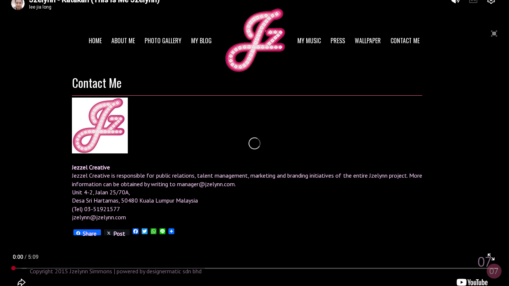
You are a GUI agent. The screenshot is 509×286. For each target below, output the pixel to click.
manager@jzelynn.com (206, 184)
